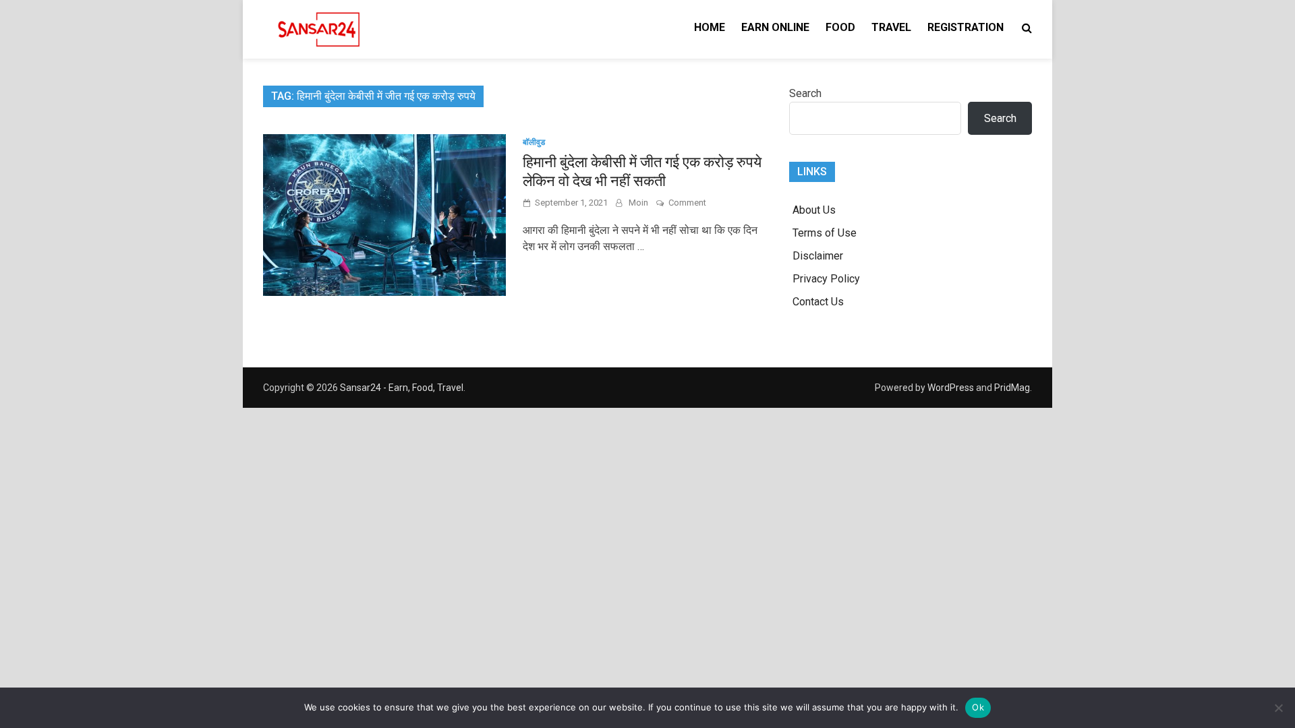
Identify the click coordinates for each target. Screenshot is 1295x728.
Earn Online (775, 27)
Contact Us (818, 301)
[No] (1278, 708)
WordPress (950, 387)
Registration (965, 27)
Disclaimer (818, 255)
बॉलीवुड (534, 142)
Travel (891, 27)
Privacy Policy (826, 278)
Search (805, 93)
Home (709, 27)
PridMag (1012, 387)
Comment (687, 203)
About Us (814, 210)
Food (840, 27)
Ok (978, 707)
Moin (638, 203)
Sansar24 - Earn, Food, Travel (401, 387)
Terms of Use (825, 232)
